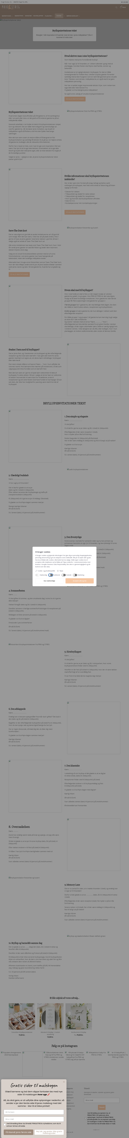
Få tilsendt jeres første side (19, 1132)
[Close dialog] (65, 1082)
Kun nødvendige (49, 581)
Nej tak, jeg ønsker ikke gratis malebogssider (50, 1132)
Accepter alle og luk (79, 581)
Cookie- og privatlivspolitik (46, 571)
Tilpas (61, 571)
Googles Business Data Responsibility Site (55, 564)
